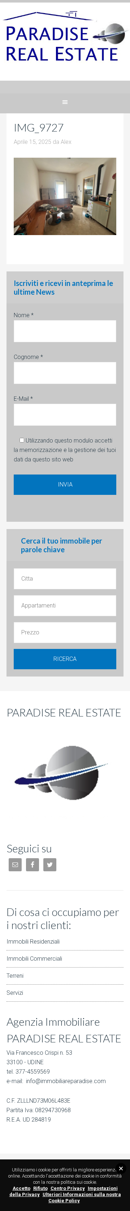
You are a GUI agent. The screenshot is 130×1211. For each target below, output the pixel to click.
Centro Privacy (68, 1188)
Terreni (14, 975)
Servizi (14, 992)
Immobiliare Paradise (65, 48)
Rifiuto (40, 1188)
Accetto (21, 1188)
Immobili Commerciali (34, 958)
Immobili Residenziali (33, 941)
